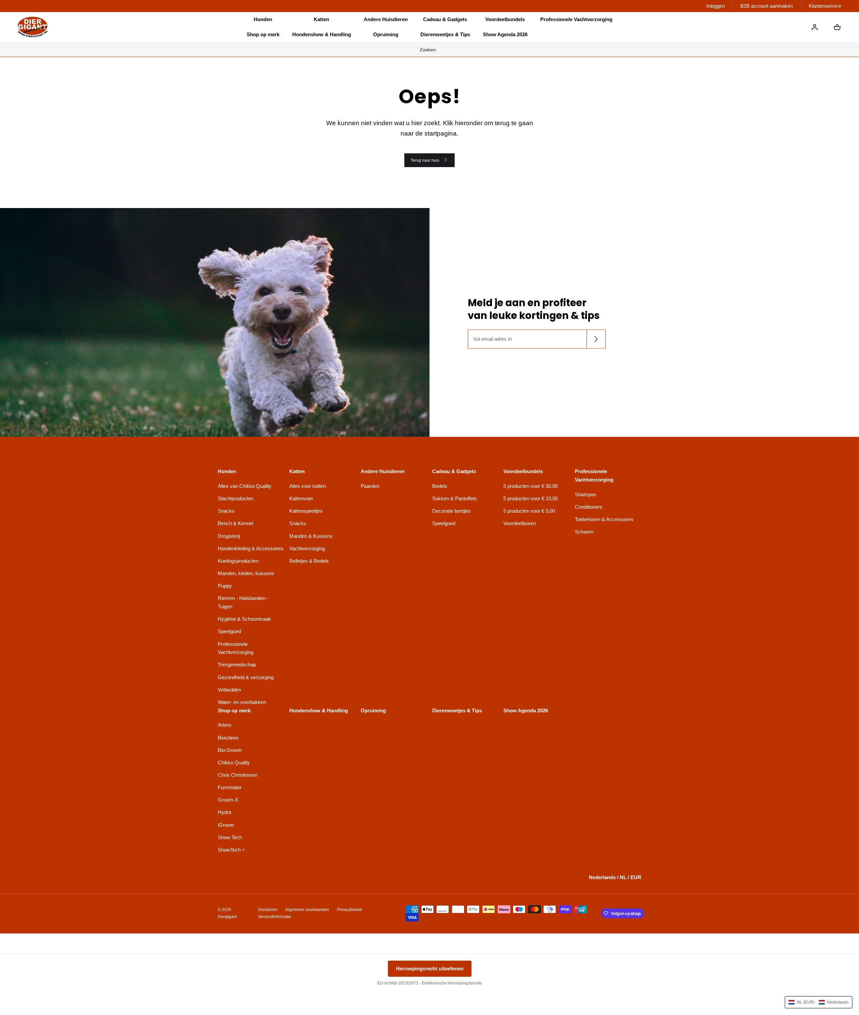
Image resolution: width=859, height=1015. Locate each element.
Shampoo (585, 494)
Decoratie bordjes (451, 511)
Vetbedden (229, 690)
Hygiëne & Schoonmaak (244, 619)
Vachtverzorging (307, 548)
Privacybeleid (349, 909)
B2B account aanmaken (766, 6)
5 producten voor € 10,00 (530, 498)
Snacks (226, 511)
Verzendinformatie (274, 916)
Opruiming (385, 34)
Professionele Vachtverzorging (235, 648)
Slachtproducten (235, 498)
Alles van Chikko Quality (244, 486)
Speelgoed (229, 631)
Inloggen (715, 6)
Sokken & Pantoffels (454, 498)
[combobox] (429, 49)
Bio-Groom (230, 750)
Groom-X (228, 800)
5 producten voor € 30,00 (530, 486)
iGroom (226, 825)
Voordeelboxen (519, 523)
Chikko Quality (234, 762)
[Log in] (815, 27)
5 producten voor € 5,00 (529, 511)
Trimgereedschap (237, 664)
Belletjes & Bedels (309, 561)
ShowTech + (231, 850)
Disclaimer (267, 909)
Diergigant (227, 916)
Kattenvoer (301, 498)
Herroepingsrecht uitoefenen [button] (429, 968)
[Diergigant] (33, 27)
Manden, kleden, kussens (246, 573)
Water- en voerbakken (242, 702)
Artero (224, 725)
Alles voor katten (307, 486)
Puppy (225, 586)
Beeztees (228, 738)
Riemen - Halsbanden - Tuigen (243, 602)
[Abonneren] (595, 339)
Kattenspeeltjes (306, 511)
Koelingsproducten (238, 561)
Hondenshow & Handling (321, 34)
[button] (263, 19)
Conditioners (588, 507)
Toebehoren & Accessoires (604, 519)
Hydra (224, 812)
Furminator (230, 787)
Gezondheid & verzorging (245, 677)
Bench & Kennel (235, 523)
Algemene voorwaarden (307, 909)
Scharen (584, 532)
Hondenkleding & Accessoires (251, 548)
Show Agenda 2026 (505, 34)
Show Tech (230, 837)
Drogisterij (229, 536)
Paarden (370, 486)
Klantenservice (825, 6)
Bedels (439, 486)
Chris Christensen (237, 775)
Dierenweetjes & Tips (445, 34)
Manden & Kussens (311, 536)
